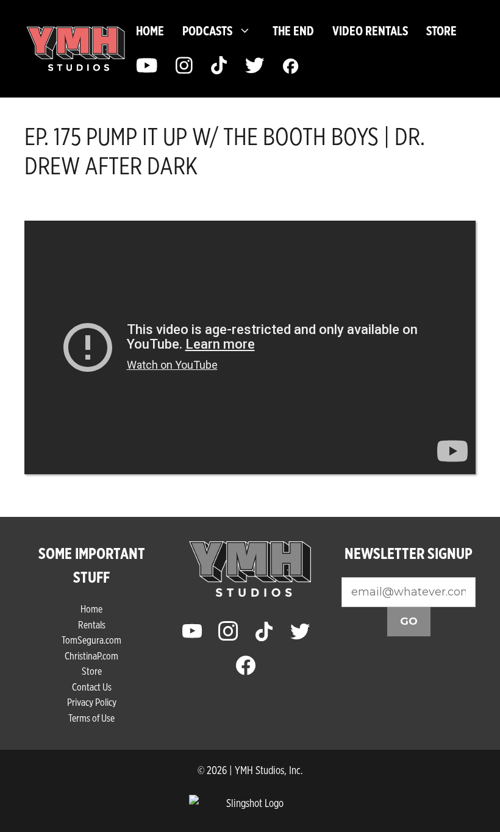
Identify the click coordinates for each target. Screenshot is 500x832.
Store (92, 671)
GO (409, 621)
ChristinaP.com (91, 656)
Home (150, 30)
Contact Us (92, 687)
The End (293, 30)
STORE (441, 30)
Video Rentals (370, 30)
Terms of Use (91, 718)
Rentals (91, 624)
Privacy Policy (91, 702)
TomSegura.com (91, 640)
